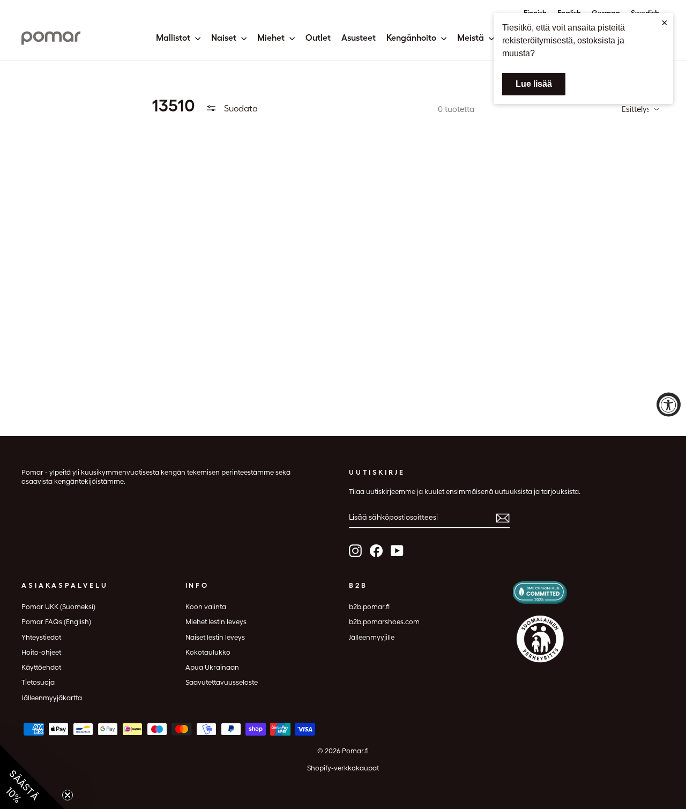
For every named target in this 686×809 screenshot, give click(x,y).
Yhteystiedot (41, 637)
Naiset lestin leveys (215, 637)
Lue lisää (534, 83)
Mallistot (174, 38)
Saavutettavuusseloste (221, 682)
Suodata (240, 108)
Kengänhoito (412, 38)
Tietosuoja (38, 682)
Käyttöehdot (41, 667)
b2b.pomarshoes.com (384, 622)
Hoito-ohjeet (41, 652)
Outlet (318, 38)
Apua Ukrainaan (212, 667)
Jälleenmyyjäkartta (51, 698)
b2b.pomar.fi (369, 607)
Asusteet (358, 38)
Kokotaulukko (207, 652)
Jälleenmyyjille (371, 637)
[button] (32, 777)
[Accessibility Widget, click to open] (669, 405)
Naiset (224, 38)
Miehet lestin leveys (216, 622)
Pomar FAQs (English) (56, 622)
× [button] (664, 22)
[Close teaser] (67, 795)
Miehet (272, 38)
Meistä (471, 38)
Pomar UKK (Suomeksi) (58, 607)
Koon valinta (205, 607)
